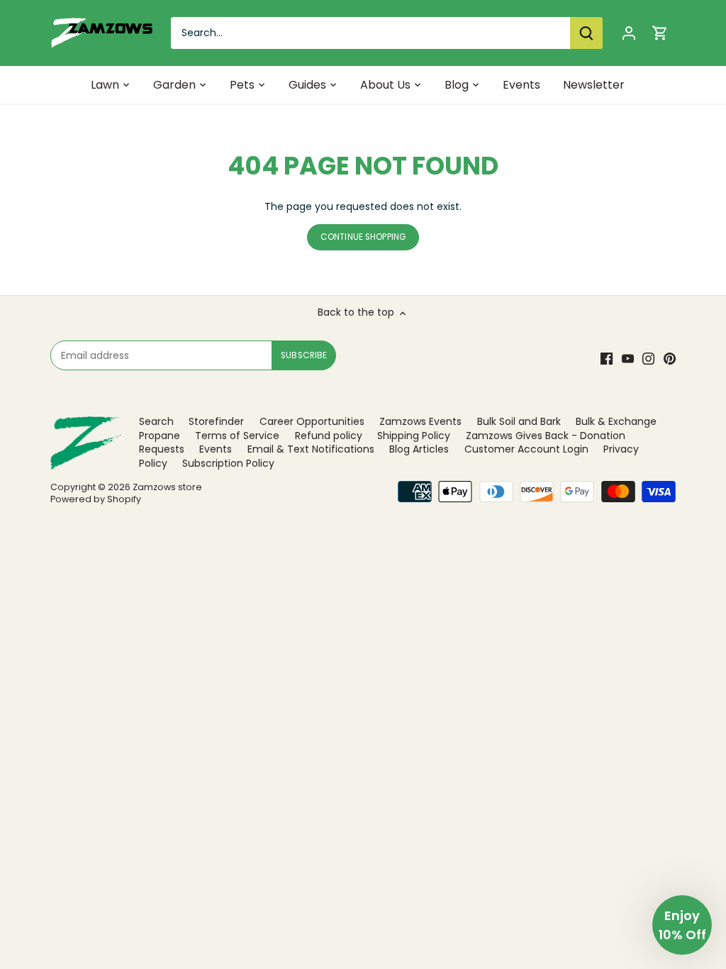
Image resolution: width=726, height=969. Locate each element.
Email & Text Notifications (310, 449)
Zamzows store (167, 487)
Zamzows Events (420, 421)
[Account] (628, 32)
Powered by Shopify (95, 499)
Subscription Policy (228, 463)
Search (156, 421)
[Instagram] (648, 359)
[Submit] (586, 33)
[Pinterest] (670, 359)
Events (215, 449)
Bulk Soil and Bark (519, 421)
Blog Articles (419, 449)
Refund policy (328, 435)
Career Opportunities (311, 421)
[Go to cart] (660, 32)
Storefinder (216, 421)
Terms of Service (237, 435)
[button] (682, 925)
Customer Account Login (526, 449)
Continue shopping (363, 237)
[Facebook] (607, 359)
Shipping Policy (413, 435)
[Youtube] (628, 359)
